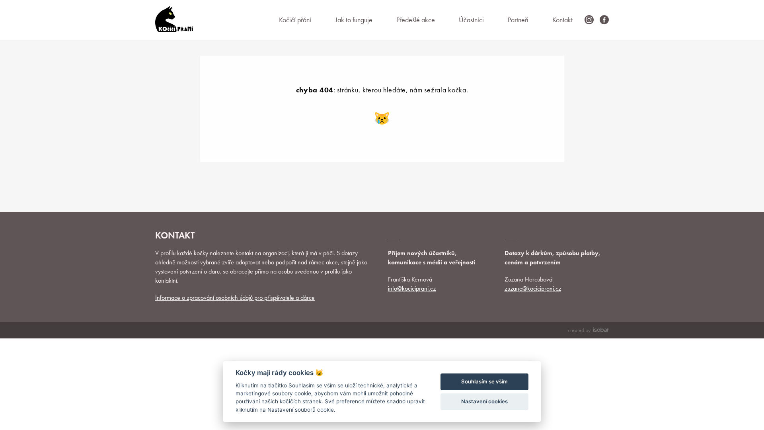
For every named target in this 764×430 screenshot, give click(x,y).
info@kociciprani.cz (412, 288)
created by (579, 330)
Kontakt (562, 19)
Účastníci (471, 19)
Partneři (518, 19)
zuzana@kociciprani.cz (533, 288)
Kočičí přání (295, 19)
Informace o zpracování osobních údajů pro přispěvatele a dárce (235, 297)
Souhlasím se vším (484, 381)
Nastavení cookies (484, 401)
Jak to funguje (353, 19)
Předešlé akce (415, 19)
